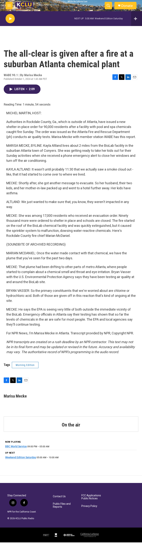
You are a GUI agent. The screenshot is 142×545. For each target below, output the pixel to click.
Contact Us (59, 496)
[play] (10, 19)
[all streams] (136, 18)
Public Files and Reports (62, 505)
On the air (71, 425)
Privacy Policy (89, 506)
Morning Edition (25, 365)
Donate (127, 6)
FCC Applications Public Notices (91, 497)
